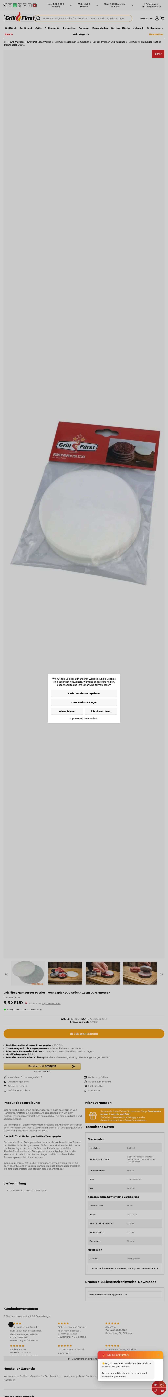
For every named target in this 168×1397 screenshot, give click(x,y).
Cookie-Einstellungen (84, 702)
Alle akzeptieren (101, 711)
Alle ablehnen (67, 711)
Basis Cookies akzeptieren (84, 693)
